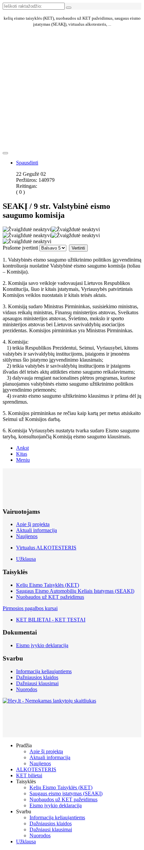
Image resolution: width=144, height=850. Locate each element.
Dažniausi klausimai (37, 683)
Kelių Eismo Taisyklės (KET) (47, 585)
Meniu (23, 460)
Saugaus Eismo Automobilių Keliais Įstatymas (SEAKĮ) (75, 591)
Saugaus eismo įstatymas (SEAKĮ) (65, 793)
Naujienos (27, 536)
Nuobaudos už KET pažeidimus (50, 597)
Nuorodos (26, 689)
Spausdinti (27, 162)
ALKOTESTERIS (36, 769)
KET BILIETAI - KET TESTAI (50, 619)
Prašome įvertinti (20, 248)
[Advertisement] (37, 59)
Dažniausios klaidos (37, 677)
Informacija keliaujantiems (44, 671)
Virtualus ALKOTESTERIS (46, 547)
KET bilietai (29, 775)
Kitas (21, 454)
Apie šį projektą (33, 524)
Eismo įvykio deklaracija (42, 645)
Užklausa (26, 559)
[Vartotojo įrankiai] (5, 153)
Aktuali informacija (36, 530)
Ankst (22, 448)
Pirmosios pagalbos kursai (30, 608)
